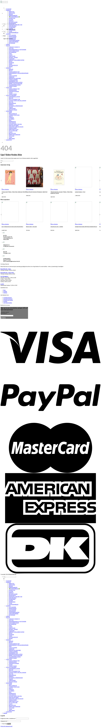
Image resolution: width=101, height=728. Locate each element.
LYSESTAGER (12, 56)
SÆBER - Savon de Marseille (15, 83)
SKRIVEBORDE (12, 26)
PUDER (10, 92)
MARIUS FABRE (13, 128)
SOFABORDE (12, 27)
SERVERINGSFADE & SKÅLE (15, 82)
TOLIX (10, 137)
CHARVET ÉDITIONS (14, 115)
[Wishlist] (2, 188)
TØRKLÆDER (12, 108)
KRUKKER (11, 62)
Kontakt (5, 301)
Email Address (4, 313)
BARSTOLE (11, 11)
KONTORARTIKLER (14, 51)
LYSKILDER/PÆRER (13, 41)
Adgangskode (4, 721)
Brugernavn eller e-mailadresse (8, 718)
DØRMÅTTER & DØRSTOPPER (16, 60)
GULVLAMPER (12, 37)
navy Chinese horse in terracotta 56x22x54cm (12, 226)
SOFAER (11, 28)
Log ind (8, 723)
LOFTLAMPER (12, 35)
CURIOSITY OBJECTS (14, 47)
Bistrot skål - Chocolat (31, 226)
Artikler (5, 291)
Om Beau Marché (7, 297)
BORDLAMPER (12, 36)
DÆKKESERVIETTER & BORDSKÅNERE (18, 73)
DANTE (11, 116)
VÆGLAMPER (12, 39)
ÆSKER (10, 66)
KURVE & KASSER (13, 79)
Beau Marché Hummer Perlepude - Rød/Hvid (36, 191)
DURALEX (11, 117)
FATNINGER (12, 43)
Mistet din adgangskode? (7, 726)
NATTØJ (11, 102)
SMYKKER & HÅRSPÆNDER (16, 105)
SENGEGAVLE (12, 23)
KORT (10, 53)
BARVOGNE (12, 12)
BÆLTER (11, 98)
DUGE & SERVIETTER (14, 71)
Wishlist (5, 292)
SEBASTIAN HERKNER (14, 134)
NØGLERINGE (12, 103)
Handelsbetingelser (8, 298)
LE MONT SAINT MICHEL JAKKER (17, 100)
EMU (10, 120)
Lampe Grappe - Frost (80, 191)
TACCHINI (11, 136)
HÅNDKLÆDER (13, 90)
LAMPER (8, 33)
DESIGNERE (9, 111)
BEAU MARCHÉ (13, 113)
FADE (10, 74)
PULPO (10, 132)
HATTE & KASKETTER (14, 99)
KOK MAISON (12, 122)
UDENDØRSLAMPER (14, 40)
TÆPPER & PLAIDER (14, 91)
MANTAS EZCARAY (14, 125)
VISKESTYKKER (13, 86)
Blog (4, 290)
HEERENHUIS (12, 121)
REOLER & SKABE (13, 22)
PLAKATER (11, 58)
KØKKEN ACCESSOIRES (15, 78)
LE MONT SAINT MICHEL (15, 124)
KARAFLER (11, 77)
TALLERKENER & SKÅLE (15, 85)
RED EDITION (12, 133)
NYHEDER (8, 9)
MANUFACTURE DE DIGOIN (16, 126)
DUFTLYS (11, 48)
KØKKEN (8, 68)
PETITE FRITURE (13, 130)
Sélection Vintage (13, 109)
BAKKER (11, 69)
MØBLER (8, 10)
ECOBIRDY (11, 119)
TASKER (11, 107)
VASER (10, 64)
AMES (10, 112)
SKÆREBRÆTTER (13, 81)
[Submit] (3, 33)
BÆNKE (11, 14)
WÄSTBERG (12, 138)
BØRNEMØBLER (13, 15)
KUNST (11, 54)
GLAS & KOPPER (13, 75)
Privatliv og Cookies (8, 300)
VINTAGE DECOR (13, 65)
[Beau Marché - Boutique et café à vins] (4, 2)
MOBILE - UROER (13, 57)
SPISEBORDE (12, 30)
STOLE (10, 31)
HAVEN (8, 44)
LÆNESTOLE (12, 18)
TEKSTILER (9, 87)
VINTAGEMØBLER (13, 32)
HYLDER (11, 19)
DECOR (8, 45)
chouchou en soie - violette (56, 226)
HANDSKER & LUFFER (14, 96)
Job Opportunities (7, 302)
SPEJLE (10, 61)
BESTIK (11, 70)
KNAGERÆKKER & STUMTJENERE (17, 49)
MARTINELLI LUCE (13, 129)
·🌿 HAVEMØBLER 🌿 (14, 16)
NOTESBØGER (12, 52)
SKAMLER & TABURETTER (15, 24)
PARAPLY (11, 104)
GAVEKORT (9, 139)
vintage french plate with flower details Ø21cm (86, 226)
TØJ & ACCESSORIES (11, 95)
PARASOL (11, 20)
